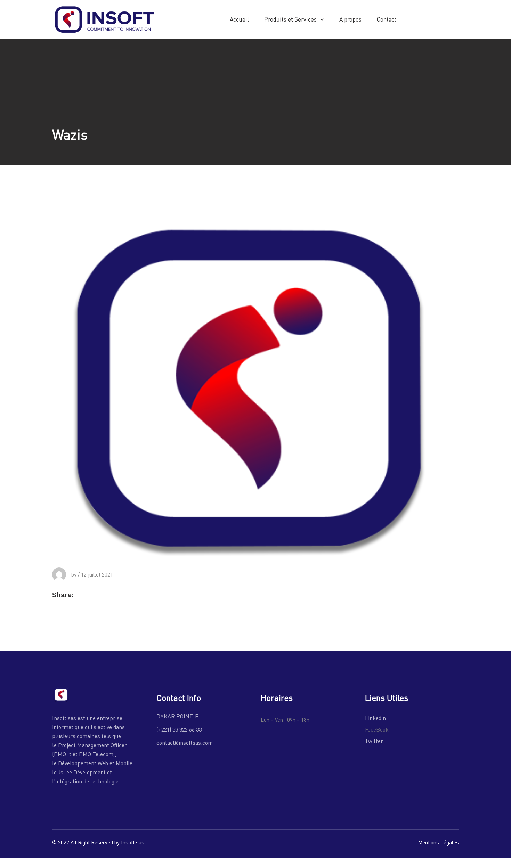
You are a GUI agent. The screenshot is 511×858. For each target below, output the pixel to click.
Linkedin (375, 717)
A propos (350, 19)
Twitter (374, 740)
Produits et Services (290, 19)
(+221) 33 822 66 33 (179, 729)
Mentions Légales (438, 842)
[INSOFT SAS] (104, 18)
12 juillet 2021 (97, 574)
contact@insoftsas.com (184, 742)
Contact (386, 19)
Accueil (239, 19)
